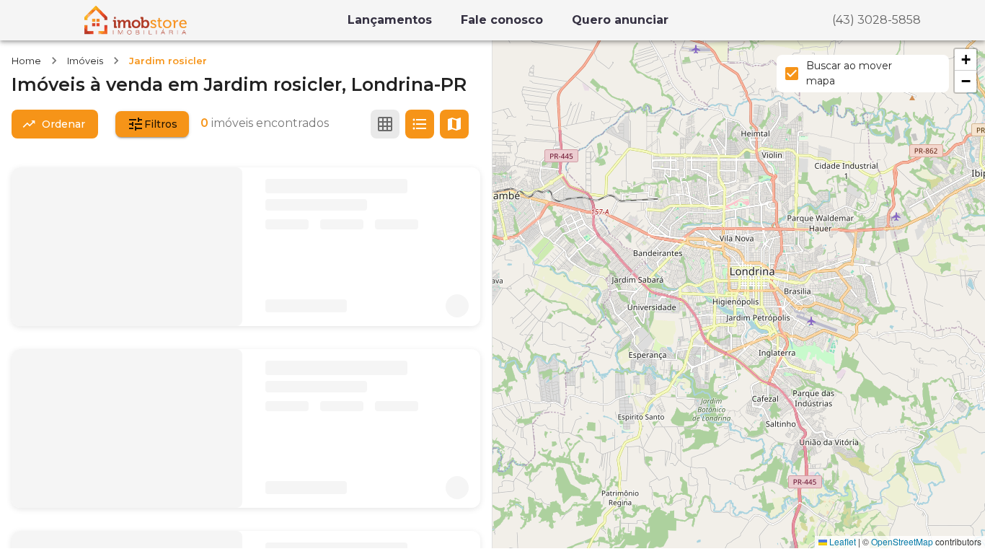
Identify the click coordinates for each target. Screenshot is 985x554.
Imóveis (85, 60)
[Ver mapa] (454, 124)
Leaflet (841, 541)
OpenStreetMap (902, 541)
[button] (965, 60)
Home (26, 60)
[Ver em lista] (419, 124)
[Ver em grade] (385, 124)
